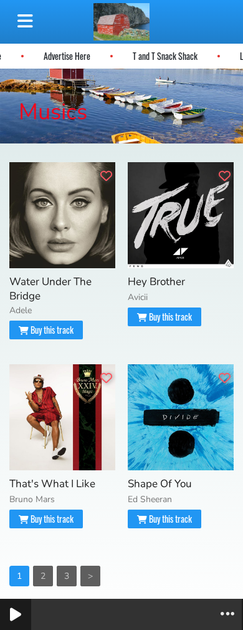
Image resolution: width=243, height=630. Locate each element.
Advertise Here (68, 55)
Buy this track (51, 329)
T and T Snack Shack (167, 55)
